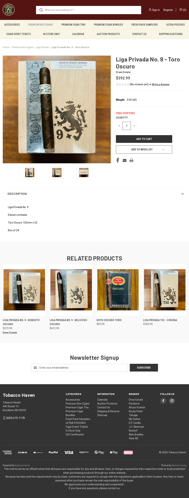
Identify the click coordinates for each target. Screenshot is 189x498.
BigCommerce (22, 465)
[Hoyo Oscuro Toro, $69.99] (118, 289)
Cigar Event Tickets (18, 34)
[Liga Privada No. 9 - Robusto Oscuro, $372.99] (24, 289)
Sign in (156, 9)
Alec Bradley (136, 434)
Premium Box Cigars (40, 24)
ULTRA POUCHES (175, 24)
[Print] (131, 160)
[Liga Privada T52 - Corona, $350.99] (164, 289)
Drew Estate (136, 399)
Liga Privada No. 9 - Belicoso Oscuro (68, 322)
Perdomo (134, 403)
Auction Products (108, 34)
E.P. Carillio (135, 422)
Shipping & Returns (171, 34)
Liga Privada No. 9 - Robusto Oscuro (21, 322)
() (184, 9)
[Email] (124, 160)
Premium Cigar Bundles (108, 24)
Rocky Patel (135, 411)
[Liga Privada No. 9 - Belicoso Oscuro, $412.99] (71, 289)
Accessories (12, 24)
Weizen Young (178, 465)
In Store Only (51, 34)
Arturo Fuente (137, 407)
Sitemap (102, 415)
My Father (134, 419)
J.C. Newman (136, 426)
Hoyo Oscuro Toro (109, 320)
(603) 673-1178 (15, 418)
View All (133, 438)
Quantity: (122, 117)
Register (168, 9)
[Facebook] (118, 160)
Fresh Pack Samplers (144, 24)
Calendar (78, 34)
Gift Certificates (75, 434)
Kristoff (133, 430)
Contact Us (139, 34)
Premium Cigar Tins (73, 24)
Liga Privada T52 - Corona (160, 320)
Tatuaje (133, 415)
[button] (159, 84)
